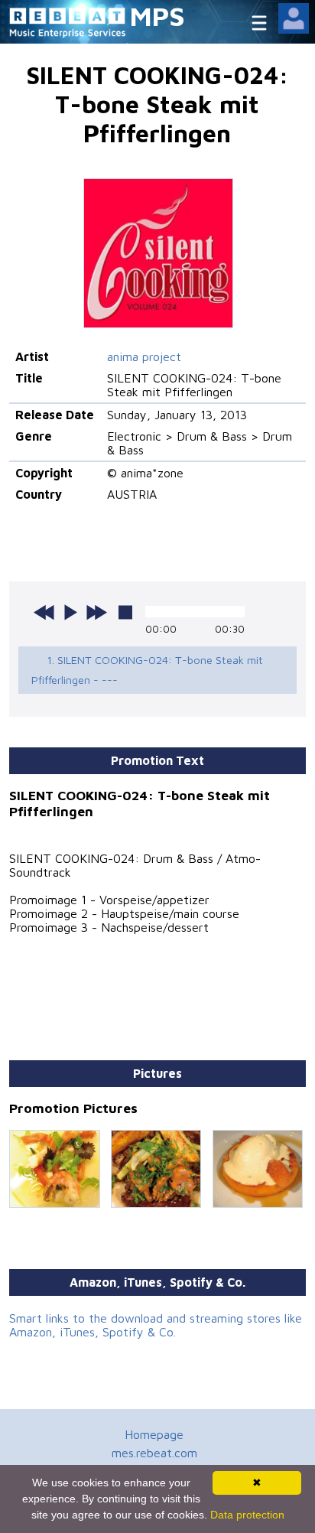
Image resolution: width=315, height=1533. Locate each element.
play (70, 612)
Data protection (247, 1515)
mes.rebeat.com (154, 1453)
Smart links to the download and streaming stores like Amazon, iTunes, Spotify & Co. (155, 1325)
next (96, 612)
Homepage (154, 1434)
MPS (157, 15)
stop (125, 612)
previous (44, 612)
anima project (144, 356)
